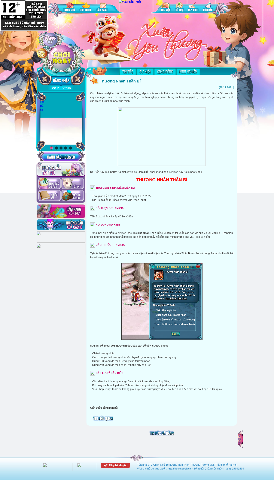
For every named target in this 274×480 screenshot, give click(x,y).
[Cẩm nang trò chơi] (61, 211)
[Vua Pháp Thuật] (130, 1)
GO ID (55, 88)
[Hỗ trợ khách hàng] (61, 254)
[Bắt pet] (72, 184)
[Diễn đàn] (208, 7)
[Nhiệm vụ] (49, 196)
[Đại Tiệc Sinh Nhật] (61, 119)
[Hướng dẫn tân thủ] (61, 169)
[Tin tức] (127, 71)
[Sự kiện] (145, 71)
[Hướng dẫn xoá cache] (61, 224)
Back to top (241, 439)
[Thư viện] (165, 7)
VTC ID (67, 88)
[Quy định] (193, 7)
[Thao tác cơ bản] (49, 184)
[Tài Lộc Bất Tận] (42, 102)
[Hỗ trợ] (179, 7)
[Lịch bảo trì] (61, 241)
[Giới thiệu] (85, 7)
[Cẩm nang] (102, 7)
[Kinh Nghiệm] (188, 71)
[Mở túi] (72, 196)
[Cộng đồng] (165, 71)
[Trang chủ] (69, 7)
